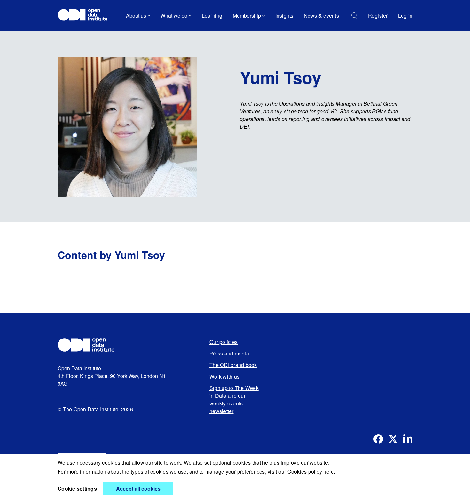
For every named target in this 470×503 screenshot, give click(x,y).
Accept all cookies (138, 488)
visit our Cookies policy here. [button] (301, 471)
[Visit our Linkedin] (407, 439)
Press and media (229, 353)
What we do (174, 15)
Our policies (223, 342)
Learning (212, 15)
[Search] (354, 15)
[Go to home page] (86, 15)
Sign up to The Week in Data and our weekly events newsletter (234, 399)
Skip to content (79, 33)
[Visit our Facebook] (378, 439)
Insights (284, 15)
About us (136, 15)
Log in (405, 15)
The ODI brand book (233, 365)
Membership (247, 15)
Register (378, 15)
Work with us (224, 376)
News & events (321, 15)
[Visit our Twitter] (393, 439)
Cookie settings (77, 488)
